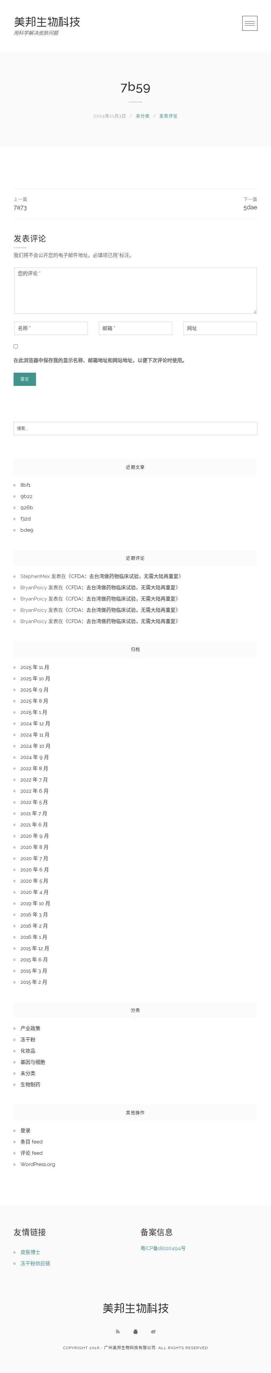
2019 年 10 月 (35, 903)
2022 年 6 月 (34, 791)
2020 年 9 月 (34, 836)
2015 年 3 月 (33, 971)
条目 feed (31, 1142)
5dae (250, 204)
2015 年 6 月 (34, 960)
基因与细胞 (32, 1062)
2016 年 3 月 (34, 915)
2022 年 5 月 (34, 802)
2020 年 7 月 (34, 858)
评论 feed (31, 1153)
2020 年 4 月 (34, 892)
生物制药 (30, 1085)
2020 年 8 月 (34, 847)
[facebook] (135, 1331)
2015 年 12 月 (34, 948)
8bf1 (25, 485)
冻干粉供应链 (35, 1264)
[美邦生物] (47, 21)
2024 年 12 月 (35, 724)
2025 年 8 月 (34, 701)
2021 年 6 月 (34, 825)
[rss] (117, 1331)
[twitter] (153, 1331)
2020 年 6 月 (34, 870)
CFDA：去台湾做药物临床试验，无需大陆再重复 (124, 576)
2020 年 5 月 (34, 881)
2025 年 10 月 (35, 679)
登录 (25, 1131)
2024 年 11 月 (35, 735)
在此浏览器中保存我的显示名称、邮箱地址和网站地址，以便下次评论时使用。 (100, 360)
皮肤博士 (30, 1252)
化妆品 (27, 1051)
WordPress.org (37, 1164)
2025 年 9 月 (34, 690)
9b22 (26, 496)
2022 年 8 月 (34, 768)
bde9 (26, 530)
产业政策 (30, 1028)
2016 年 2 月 (34, 926)
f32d (25, 519)
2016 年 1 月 (33, 937)
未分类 (143, 115)
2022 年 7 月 (34, 780)
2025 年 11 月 (34, 667)
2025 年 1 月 (33, 712)
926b (26, 508)
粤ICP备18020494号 (163, 1248)
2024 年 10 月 (35, 746)
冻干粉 (27, 1040)
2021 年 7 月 (33, 813)
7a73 (20, 204)
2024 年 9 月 (34, 757)
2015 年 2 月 (33, 982)
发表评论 (168, 115)
